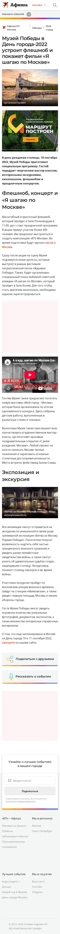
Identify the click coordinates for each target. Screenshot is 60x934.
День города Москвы (15, 897)
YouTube (37, 886)
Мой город (49, 28)
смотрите (8, 642)
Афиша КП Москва (13, 28)
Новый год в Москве (14, 892)
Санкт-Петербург (42, 831)
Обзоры (37, 27)
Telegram (37, 892)
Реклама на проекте (14, 825)
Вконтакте (38, 881)
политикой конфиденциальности (20, 801)
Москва (36, 825)
